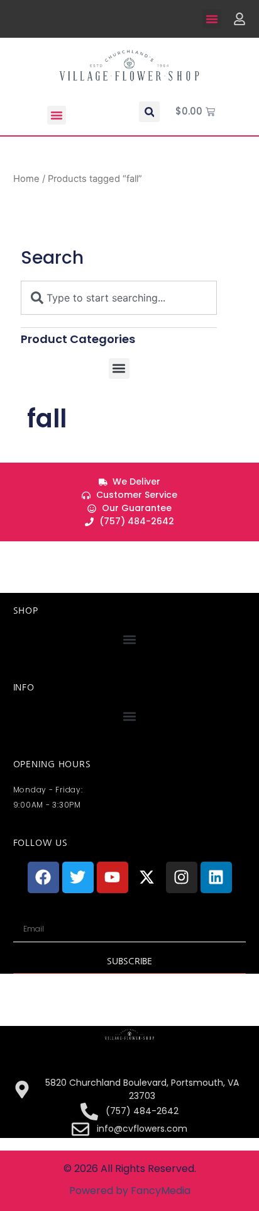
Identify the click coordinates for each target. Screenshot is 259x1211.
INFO (24, 687)
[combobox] (119, 298)
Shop (25, 610)
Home (26, 178)
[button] (211, 18)
